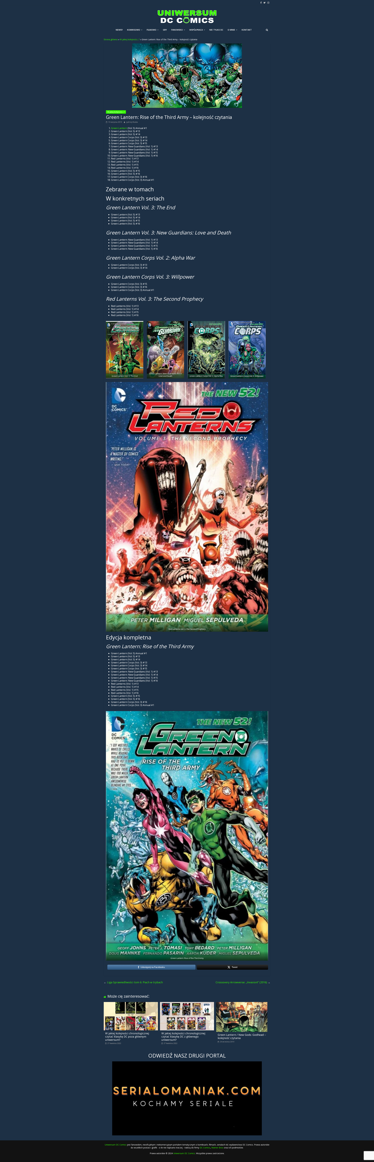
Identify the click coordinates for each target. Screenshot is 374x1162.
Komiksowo (133, 29)
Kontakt (247, 29)
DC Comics (205, 1147)
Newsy (119, 29)
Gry (165, 29)
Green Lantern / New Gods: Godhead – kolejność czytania (242, 1036)
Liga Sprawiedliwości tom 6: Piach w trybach (133, 982)
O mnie (231, 29)
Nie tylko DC (216, 29)
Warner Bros (217, 1147)
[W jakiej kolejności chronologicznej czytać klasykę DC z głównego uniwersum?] (187, 1003)
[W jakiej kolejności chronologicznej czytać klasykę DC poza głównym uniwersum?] (131, 1003)
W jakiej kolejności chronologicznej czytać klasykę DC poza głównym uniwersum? (127, 1036)
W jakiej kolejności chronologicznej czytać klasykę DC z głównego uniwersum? (183, 1036)
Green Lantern (119, 128)
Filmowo (151, 29)
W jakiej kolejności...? (130, 39)
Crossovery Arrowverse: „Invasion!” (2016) (243, 982)
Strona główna (111, 39)
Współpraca (196, 29)
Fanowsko (177, 29)
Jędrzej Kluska (132, 122)
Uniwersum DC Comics (116, 1144)
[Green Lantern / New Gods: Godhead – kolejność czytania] (241, 1003)
